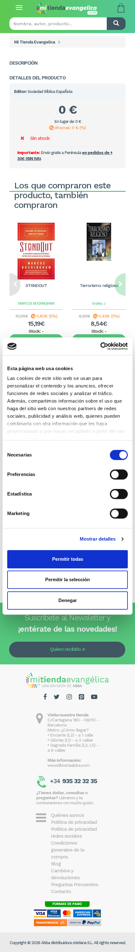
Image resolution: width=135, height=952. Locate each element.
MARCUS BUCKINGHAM (36, 303)
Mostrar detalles (98, 539)
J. (104, 303)
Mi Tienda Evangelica (34, 41)
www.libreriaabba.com (68, 765)
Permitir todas (67, 559)
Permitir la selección (67, 579)
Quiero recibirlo (65, 649)
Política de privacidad (74, 822)
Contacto (61, 891)
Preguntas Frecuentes (74, 884)
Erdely (97, 303)
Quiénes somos (67, 815)
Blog (56, 864)
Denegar (67, 600)
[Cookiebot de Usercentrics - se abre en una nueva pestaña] (100, 346)
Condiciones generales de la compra (67, 850)
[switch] (119, 474)
